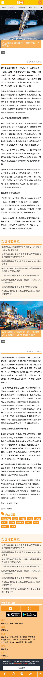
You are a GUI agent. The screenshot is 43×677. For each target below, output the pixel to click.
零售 (23, 519)
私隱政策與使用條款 (20, 663)
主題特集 (21, 7)
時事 (30, 7)
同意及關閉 (21, 668)
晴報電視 (12, 7)
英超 (29, 522)
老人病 (12, 642)
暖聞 (21, 623)
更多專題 (28, 642)
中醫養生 (31, 637)
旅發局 (5, 526)
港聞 (3, 52)
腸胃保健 (23, 639)
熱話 (16, 623)
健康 (4, 7)
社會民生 (6, 519)
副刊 (36, 7)
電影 (30, 519)
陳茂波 (20, 522)
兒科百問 (31, 639)
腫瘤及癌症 (5, 639)
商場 (4, 522)
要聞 (11, 623)
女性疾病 (4, 642)
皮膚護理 (19, 642)
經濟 (15, 519)
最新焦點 (4, 623)
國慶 (36, 522)
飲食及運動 (14, 637)
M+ (13, 526)
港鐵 (12, 522)
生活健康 (23, 637)
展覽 (38, 519)
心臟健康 (14, 639)
